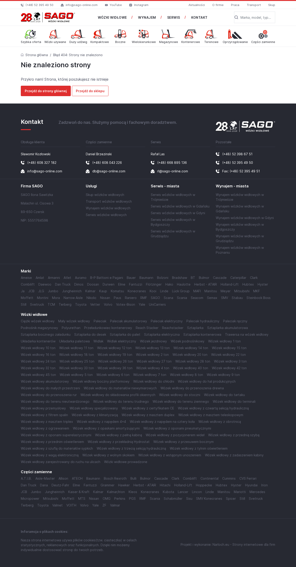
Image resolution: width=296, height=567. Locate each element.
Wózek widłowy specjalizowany (94, 408)
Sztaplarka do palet (125, 334)
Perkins (119, 498)
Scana (168, 298)
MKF (256, 291)
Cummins (229, 478)
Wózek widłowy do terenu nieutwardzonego (55, 401)
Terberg (65, 304)
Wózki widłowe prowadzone (125, 462)
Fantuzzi (135, 284)
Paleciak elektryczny (167, 321)
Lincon (197, 492)
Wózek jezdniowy (153, 341)
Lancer (183, 492)
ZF (104, 505)
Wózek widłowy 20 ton (190, 355)
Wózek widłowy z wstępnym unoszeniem (169, 455)
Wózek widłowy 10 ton (38, 348)
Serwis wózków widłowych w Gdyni (178, 213)
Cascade (220, 278)
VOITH (71, 505)
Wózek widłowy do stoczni (179, 395)
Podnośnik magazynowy (39, 328)
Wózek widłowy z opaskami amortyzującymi (106, 428)
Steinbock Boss (259, 298)
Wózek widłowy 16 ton (38, 355)
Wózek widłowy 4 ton (152, 368)
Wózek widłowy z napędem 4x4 (101, 422)
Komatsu (117, 291)
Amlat (40, 278)
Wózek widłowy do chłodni (153, 381)
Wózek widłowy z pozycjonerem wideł (175, 435)
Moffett (27, 298)
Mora (56, 298)
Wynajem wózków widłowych (108, 208)
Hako (169, 284)
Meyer (226, 291)
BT (193, 278)
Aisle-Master (45, 478)
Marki (26, 271)
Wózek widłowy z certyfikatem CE (148, 408)
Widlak (98, 341)
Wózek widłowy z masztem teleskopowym (210, 415)
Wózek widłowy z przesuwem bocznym (183, 442)
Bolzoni (162, 278)
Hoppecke (204, 485)
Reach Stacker (147, 328)
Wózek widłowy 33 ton (76, 368)
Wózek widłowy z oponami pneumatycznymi (177, 428)
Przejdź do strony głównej (46, 91)
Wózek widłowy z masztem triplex (47, 422)
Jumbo (53, 291)
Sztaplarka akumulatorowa (227, 328)
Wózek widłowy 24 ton (38, 361)
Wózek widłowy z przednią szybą (233, 435)
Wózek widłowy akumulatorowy (45, 381)
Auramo (80, 278)
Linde (164, 291)
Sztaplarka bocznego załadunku (46, 334)
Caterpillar (238, 278)
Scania (182, 298)
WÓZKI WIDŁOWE (112, 17)
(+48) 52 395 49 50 (39, 5)
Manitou (210, 291)
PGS (132, 498)
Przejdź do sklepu (90, 91)
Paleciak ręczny (235, 321)
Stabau (237, 298)
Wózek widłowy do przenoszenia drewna (192, 388)
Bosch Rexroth (115, 478)
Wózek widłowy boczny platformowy (101, 381)
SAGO (155, 298)
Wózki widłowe (34, 314)
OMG (107, 498)
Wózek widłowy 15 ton (229, 348)
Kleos (133, 492)
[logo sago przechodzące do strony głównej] (48, 17)
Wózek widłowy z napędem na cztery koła (162, 422)
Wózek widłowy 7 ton (149, 375)
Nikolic (91, 298)
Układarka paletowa (74, 341)
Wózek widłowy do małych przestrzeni (50, 388)
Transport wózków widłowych (109, 201)
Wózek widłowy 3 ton (230, 361)
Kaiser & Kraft (78, 492)
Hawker (124, 485)
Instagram (141, 5)
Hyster (263, 284)
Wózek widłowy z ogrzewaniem (45, 428)
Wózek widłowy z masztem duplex (148, 415)
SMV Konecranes (209, 498)
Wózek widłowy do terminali (234, 401)
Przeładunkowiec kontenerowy (108, 328)
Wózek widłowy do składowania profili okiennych (117, 395)
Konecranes (137, 291)
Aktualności (196, 5)
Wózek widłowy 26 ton (115, 361)
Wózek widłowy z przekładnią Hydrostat (119, 442)
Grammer (107, 485)
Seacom (197, 298)
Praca (235, 5)
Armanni (54, 278)
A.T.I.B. (26, 478)
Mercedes (257, 492)
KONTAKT (199, 17)
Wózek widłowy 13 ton (152, 348)
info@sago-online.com (82, 5)
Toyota (80, 304)
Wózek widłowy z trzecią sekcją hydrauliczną (131, 448)
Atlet (67, 278)
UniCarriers (157, 304)
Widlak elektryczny (121, 341)
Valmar (115, 505)
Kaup (103, 291)
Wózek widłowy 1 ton (224, 341)
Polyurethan (71, 328)
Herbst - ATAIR (205, 284)
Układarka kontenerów (38, 341)
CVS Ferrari (247, 478)
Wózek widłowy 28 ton (192, 361)
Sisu (189, 498)
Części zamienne (36, 472)
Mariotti (240, 492)
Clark (254, 278)
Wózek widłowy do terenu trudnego (121, 401)
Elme (121, 284)
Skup (271, 5)
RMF (143, 298)
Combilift (28, 284)
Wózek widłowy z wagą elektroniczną (50, 455)
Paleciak (100, 321)
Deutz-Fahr (60, 485)
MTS (81, 498)
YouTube (116, 5)
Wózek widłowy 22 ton (228, 355)
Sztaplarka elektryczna (162, 334)
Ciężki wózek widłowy (38, 321)
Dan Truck (63, 284)
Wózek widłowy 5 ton (76, 375)
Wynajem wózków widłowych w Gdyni (245, 218)
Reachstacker (172, 328)
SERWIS (173, 17)
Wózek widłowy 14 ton (190, 348)
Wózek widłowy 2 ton (152, 355)
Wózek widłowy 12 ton (114, 348)
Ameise (26, 278)
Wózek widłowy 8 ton (186, 375)
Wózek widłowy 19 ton (115, 355)
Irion (264, 485)
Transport (254, 5)
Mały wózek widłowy (74, 321)
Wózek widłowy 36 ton (115, 368)
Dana (44, 485)
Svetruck (37, 304)
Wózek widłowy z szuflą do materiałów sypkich (57, 448)
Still (23, 304)
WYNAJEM (147, 17)
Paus (117, 298)
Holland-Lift (230, 284)
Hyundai (251, 485)
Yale (142, 304)
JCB (31, 291)
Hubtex (248, 284)
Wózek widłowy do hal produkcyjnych (207, 381)
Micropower (30, 498)
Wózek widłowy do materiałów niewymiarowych (120, 388)
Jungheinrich (72, 291)
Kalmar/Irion (116, 492)
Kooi (153, 291)
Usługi (91, 186)
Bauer (131, 278)
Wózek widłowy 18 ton (76, 355)
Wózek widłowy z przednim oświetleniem (52, 442)
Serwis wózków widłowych (106, 215)
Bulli (133, 478)
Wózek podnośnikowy (187, 341)
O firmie (218, 5)
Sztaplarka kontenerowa (202, 334)
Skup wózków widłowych (105, 195)
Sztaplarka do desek (90, 334)
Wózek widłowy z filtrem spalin (44, 415)
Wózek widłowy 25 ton (76, 361)
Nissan (105, 298)
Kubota (168, 492)
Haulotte (184, 284)
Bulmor (204, 278)
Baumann (146, 278)
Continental (209, 478)
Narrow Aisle (73, 298)
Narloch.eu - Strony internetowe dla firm (244, 544)
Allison (63, 478)
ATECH (77, 478)
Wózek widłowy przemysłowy (43, 408)
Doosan (93, 284)
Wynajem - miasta (232, 186)
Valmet (57, 505)
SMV (224, 298)
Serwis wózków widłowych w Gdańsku (180, 206)
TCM (51, 304)
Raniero (131, 298)
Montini (42, 298)
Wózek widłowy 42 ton (229, 368)
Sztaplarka (195, 328)
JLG (41, 291)
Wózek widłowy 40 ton (190, 368)
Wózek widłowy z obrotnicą (219, 422)
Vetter (95, 304)
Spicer (231, 498)
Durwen (108, 284)
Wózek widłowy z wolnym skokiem (108, 455)
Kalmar (90, 291)
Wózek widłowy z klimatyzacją (95, 415)
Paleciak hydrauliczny (202, 321)
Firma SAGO (32, 186)
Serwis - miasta (165, 186)
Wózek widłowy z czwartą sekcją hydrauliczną (213, 408)
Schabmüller (173, 498)
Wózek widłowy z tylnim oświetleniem (199, 448)
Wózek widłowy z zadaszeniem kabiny (234, 455)
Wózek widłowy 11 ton (76, 348)
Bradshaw (179, 278)
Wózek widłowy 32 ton (38, 368)
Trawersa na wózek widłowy (246, 334)
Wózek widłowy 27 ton (154, 361)
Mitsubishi (242, 291)
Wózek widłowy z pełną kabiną (118, 435)
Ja (23, 291)
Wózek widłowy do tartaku (224, 395)
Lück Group (181, 291)
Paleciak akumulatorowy (128, 321)
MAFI (197, 291)
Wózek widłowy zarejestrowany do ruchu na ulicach (60, 462)
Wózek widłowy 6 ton (113, 375)
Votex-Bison (125, 304)
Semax (212, 298)
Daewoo (44, 284)
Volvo (108, 304)
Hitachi (165, 485)
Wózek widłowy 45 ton (38, 375)
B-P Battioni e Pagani (106, 278)
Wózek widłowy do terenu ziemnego (181, 401)
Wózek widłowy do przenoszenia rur (49, 395)
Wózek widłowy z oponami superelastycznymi (56, 435)
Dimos (78, 284)
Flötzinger (154, 284)
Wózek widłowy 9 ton (223, 375)
